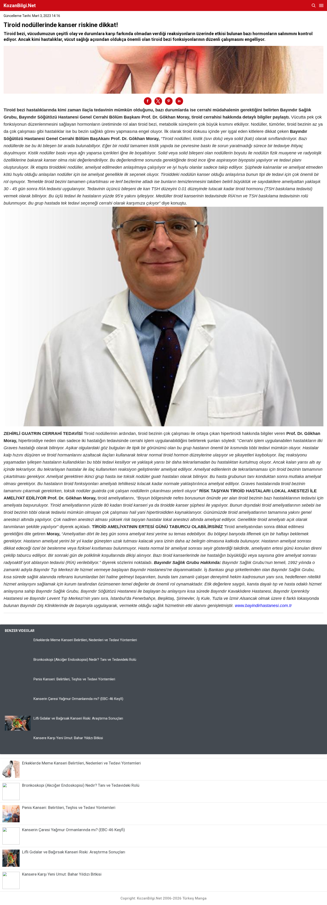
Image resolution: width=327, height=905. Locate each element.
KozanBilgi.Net (20, 5)
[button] (148, 101)
